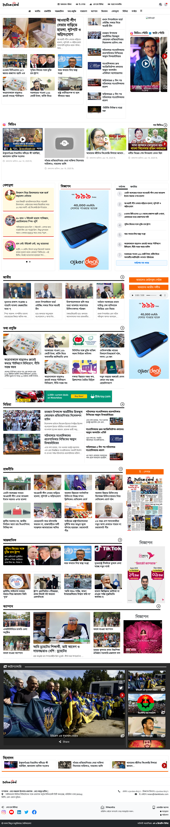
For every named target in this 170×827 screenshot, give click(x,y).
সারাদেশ (83, 11)
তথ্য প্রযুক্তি (72, 11)
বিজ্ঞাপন (66, 186)
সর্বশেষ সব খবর (141, 262)
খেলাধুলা (115, 11)
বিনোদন (104, 11)
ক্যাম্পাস (94, 11)
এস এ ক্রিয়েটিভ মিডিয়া (160, 823)
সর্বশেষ (122, 186)
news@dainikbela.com (157, 794)
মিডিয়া (125, 11)
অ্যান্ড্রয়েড (165, 811)
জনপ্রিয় (133, 186)
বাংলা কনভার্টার (116, 4)
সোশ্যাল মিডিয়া (98, 4)
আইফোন (165, 815)
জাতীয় (37, 11)
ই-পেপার (82, 4)
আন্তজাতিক (59, 11)
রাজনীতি (47, 11)
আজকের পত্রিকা (65, 4)
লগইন (134, 11)
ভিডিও (12, 124)
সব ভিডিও (158, 125)
